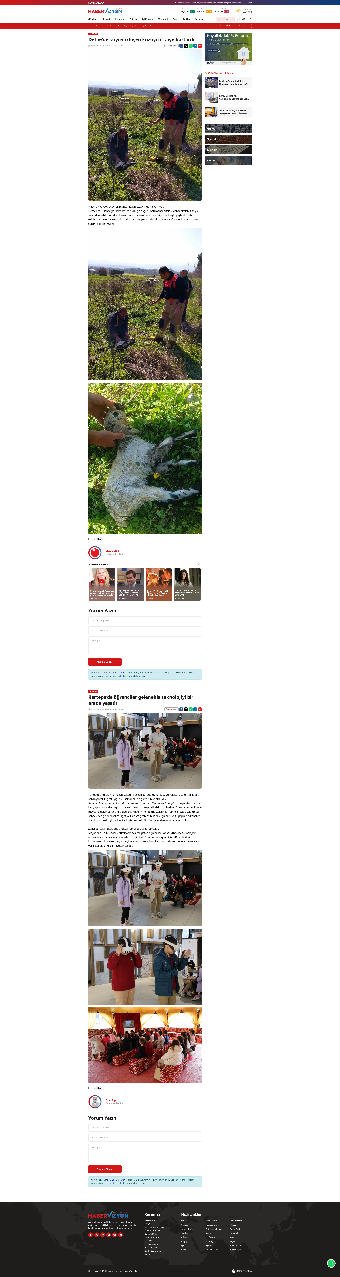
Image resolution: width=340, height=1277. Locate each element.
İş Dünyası (147, 19)
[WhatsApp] (331, 1263)
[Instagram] (102, 1234)
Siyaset (106, 19)
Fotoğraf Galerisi (226, 26)
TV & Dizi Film (212, 1249)
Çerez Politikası (151, 1234)
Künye (147, 1223)
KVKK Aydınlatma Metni (155, 1227)
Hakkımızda (149, 1220)
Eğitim (186, 19)
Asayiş (184, 1241)
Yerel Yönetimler (237, 1220)
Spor (175, 19)
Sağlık (232, 1241)
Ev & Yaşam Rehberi (214, 1229)
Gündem (92, 19)
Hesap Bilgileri (150, 1247)
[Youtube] (114, 1234)
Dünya (133, 19)
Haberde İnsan (212, 1224)
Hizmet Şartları (151, 1244)
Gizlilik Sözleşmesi (152, 1251)
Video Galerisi (244, 26)
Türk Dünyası (236, 1249)
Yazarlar (199, 19)
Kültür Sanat (235, 1245)
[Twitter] (96, 1234)
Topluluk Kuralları (152, 1237)
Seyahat (184, 1233)
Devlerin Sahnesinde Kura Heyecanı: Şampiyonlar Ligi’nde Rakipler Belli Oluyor (189, 2)
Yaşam (233, 1237)
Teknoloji (163, 19)
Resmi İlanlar (211, 1220)
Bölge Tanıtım (236, 1229)
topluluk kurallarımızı (116, 672)
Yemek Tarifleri (187, 1229)
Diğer (183, 1249)
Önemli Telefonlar (152, 1230)
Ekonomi (120, 19)
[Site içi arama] (237, 19)
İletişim (147, 1254)
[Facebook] (90, 1234)
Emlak (184, 1220)
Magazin (234, 1224)
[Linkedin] (108, 1234)
